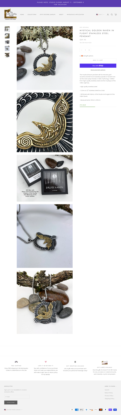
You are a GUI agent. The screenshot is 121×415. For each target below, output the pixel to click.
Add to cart (98, 60)
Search (107, 390)
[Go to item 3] (7, 42)
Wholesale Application (75, 14)
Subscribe (11, 402)
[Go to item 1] (7, 29)
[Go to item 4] (7, 48)
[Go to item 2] (7, 36)
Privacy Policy (109, 396)
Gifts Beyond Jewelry (48, 14)
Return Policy (109, 393)
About (61, 14)
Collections (32, 14)
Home (22, 14)
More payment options (98, 70)
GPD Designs (84, 27)
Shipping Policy (109, 398)
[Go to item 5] (7, 55)
